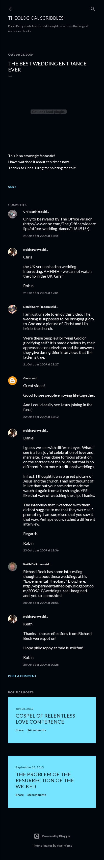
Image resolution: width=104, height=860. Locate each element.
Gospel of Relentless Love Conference (45, 719)
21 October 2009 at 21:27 (41, 364)
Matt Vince (64, 845)
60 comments (36, 795)
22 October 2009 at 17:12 (41, 417)
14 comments (36, 730)
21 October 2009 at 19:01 (41, 293)
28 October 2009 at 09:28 (41, 664)
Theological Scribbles (35, 18)
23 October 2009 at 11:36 (41, 550)
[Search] (93, 8)
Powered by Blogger (56, 836)
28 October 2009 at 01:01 (41, 603)
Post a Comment (22, 676)
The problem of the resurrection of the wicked (45, 780)
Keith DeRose (33, 564)
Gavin (27, 378)
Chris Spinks (32, 211)
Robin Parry (31, 249)
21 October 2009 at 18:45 (41, 236)
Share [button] (12, 187)
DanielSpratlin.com (36, 307)
